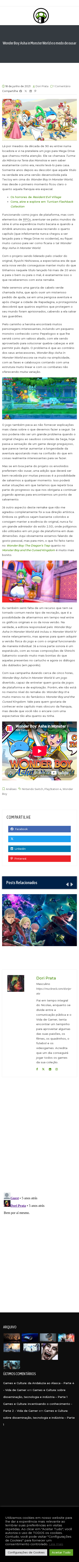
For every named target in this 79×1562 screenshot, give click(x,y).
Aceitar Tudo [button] (61, 1552)
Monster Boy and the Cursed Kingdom (28, 550)
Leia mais (56, 1544)
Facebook (21, 829)
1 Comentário (62, 86)
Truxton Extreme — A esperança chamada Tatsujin (39, 920)
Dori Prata (42, 86)
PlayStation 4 (52, 789)
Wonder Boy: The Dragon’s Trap (28, 545)
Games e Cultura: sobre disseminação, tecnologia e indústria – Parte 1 (39, 1417)
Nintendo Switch (32, 789)
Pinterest (20, 858)
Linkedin (20, 848)
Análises (11, 789)
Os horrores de (36, 197)
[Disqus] (39, 1136)
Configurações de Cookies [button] (26, 1552)
